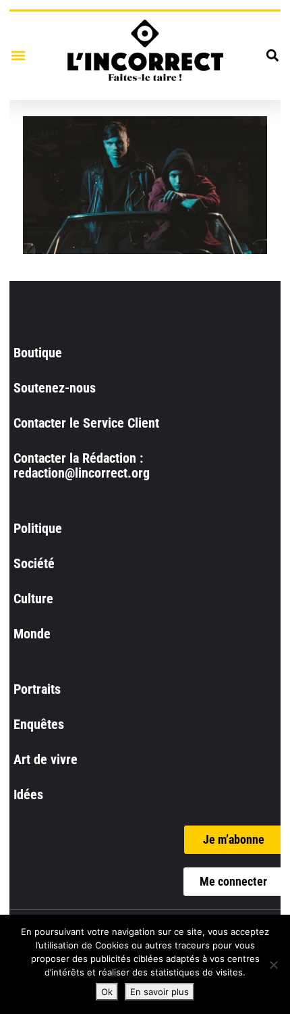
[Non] (273, 964)
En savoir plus (159, 991)
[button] (18, 56)
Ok (107, 991)
